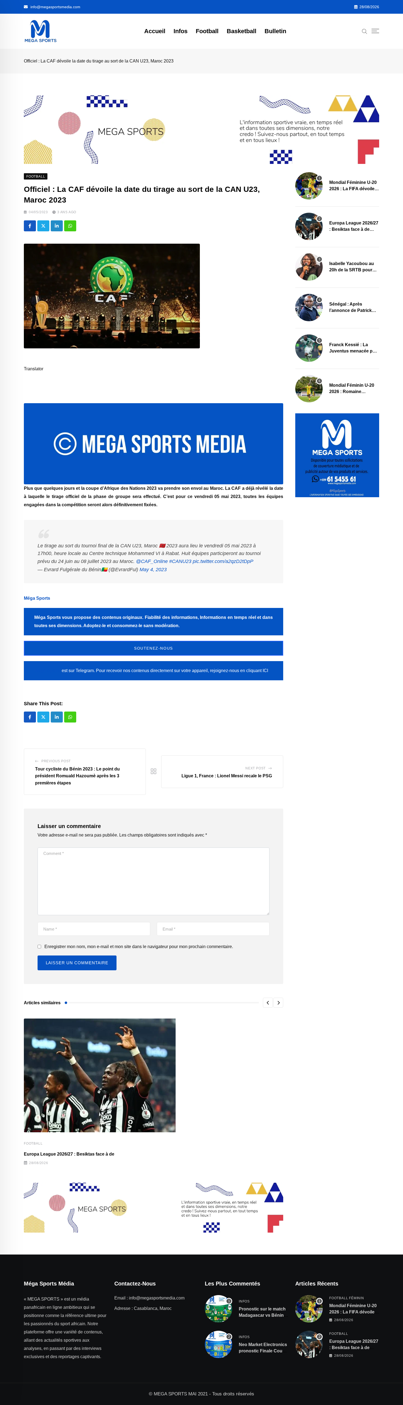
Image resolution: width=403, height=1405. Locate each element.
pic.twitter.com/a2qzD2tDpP (223, 561)
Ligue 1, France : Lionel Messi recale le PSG (226, 775)
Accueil (154, 31)
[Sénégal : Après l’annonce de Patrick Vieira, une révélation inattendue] (309, 307)
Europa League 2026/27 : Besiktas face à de (69, 1154)
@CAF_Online (152, 561)
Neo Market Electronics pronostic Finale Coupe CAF (263, 1350)
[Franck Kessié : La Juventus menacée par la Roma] (309, 348)
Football (207, 31)
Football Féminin (346, 1298)
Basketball (241, 31)
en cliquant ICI (254, 670)
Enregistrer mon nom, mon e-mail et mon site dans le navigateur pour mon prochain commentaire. (138, 946)
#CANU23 (180, 561)
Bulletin (275, 31)
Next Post (255, 768)
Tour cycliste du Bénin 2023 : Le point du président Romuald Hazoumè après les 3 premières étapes (77, 776)
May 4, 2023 (153, 569)
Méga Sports (37, 598)
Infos (181, 31)
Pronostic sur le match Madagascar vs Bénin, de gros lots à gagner (262, 1315)
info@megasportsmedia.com (55, 7)
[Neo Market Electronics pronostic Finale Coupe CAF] (218, 1344)
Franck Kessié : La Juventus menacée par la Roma (353, 350)
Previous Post (56, 761)
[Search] (364, 31)
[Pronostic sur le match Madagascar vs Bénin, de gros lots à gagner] (218, 1308)
